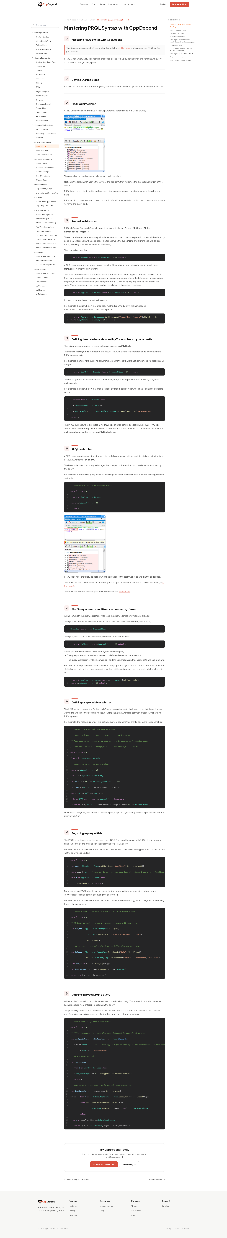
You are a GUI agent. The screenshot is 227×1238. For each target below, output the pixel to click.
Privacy (168, 1228)
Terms (176, 1228)
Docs (94, 4)
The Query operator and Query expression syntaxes (181, 49)
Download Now (179, 4)
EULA (133, 1215)
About (134, 1206)
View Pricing (128, 1164)
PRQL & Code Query (87, 20)
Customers (136, 1210)
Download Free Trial (105, 1164)
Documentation (107, 1206)
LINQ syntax (124, 48)
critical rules (124, 591)
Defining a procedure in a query (181, 60)
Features (83, 4)
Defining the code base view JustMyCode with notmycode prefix (182, 41)
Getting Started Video (178, 30)
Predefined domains (177, 36)
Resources (113, 4)
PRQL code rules (176, 45)
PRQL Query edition (177, 33)
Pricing (163, 4)
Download (73, 1215)
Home (66, 20)
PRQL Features (155, 1179)
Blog (102, 4)
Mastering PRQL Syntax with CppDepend (180, 26)
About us (128, 4)
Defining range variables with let (181, 54)
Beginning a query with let (179, 57)
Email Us (165, 1206)
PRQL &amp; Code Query (78, 1179)
